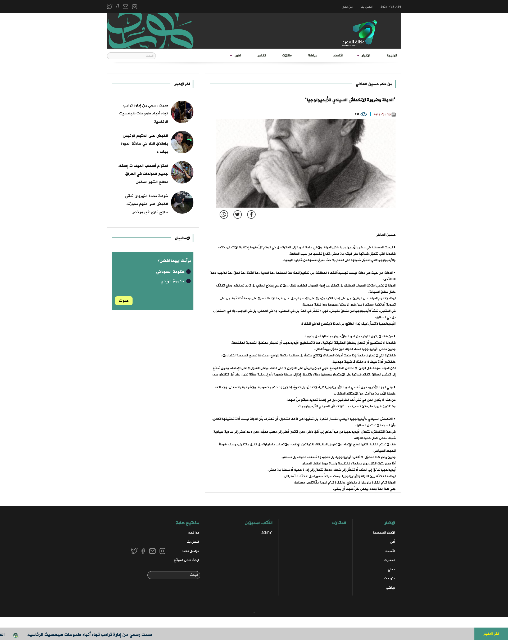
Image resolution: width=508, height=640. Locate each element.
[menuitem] (391, 56)
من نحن (347, 7)
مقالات (287, 55)
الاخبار (366, 55)
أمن (392, 542)
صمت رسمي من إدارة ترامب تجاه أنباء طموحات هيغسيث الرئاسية (102, 634)
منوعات (389, 578)
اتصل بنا (193, 542)
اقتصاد (338, 55)
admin (267, 532)
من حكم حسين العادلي (374, 84)
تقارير (261, 55)
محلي (391, 569)
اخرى (237, 55)
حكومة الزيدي (173, 281)
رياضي (390, 587)
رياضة (312, 55)
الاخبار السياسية (384, 532)
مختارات (389, 560)
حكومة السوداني (171, 271)
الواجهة (392, 55)
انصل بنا (367, 7)
